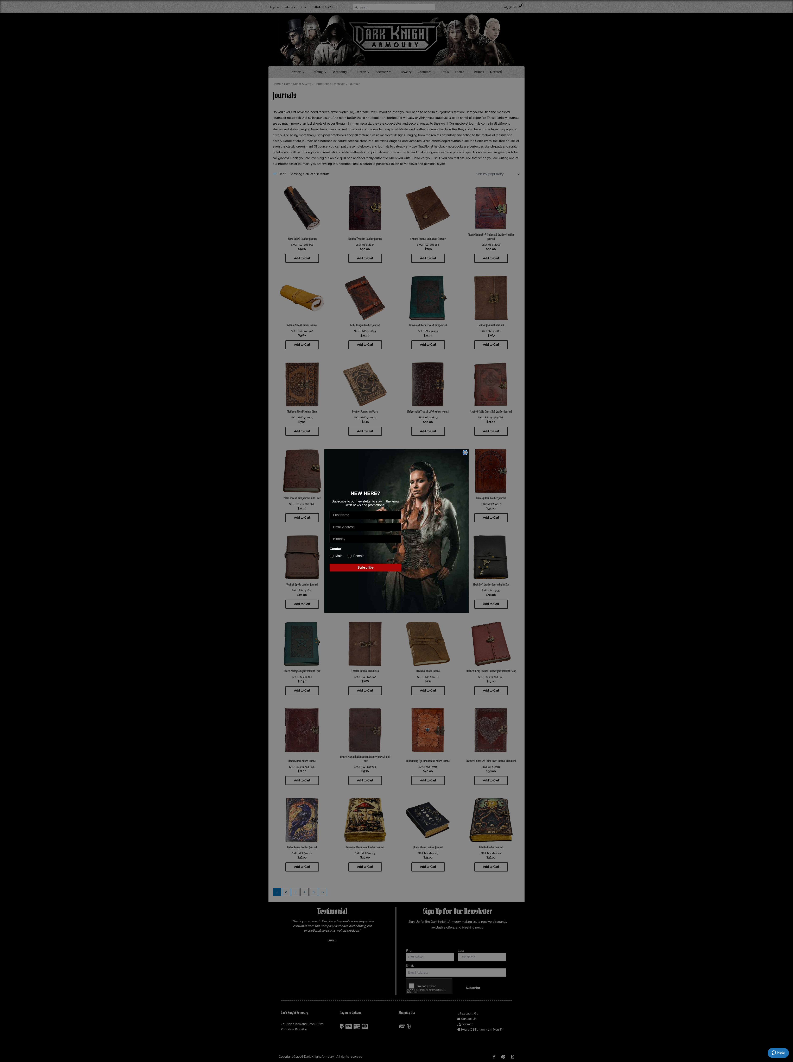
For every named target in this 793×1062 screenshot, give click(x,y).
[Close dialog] (465, 452)
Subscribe (365, 567)
